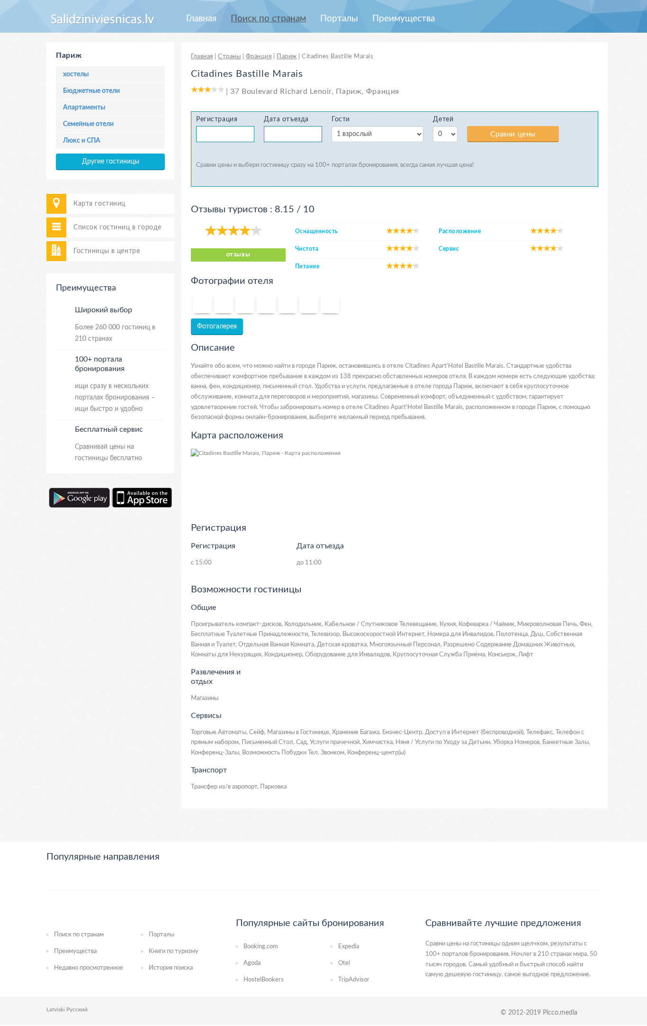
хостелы (76, 74)
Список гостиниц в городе (117, 227)
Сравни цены (513, 134)
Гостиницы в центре (106, 250)
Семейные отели (88, 124)
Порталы (339, 18)
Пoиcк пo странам (268, 18)
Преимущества (403, 18)
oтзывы (238, 255)
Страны (229, 57)
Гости (341, 119)
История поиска (171, 968)
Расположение (460, 231)
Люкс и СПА (81, 140)
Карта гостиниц (99, 203)
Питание (307, 266)
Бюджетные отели (91, 91)
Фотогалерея (217, 326)
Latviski (55, 1009)
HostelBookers (263, 980)
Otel (344, 963)
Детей (443, 119)
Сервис (449, 249)
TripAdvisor (353, 980)
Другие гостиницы (110, 161)
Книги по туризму (173, 951)
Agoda (252, 963)
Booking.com (260, 947)
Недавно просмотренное (88, 968)
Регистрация (216, 119)
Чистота (306, 249)
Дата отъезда (286, 119)
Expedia (348, 947)
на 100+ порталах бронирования (352, 165)
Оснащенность (316, 231)
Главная (201, 18)
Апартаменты (84, 107)
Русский (77, 1009)
